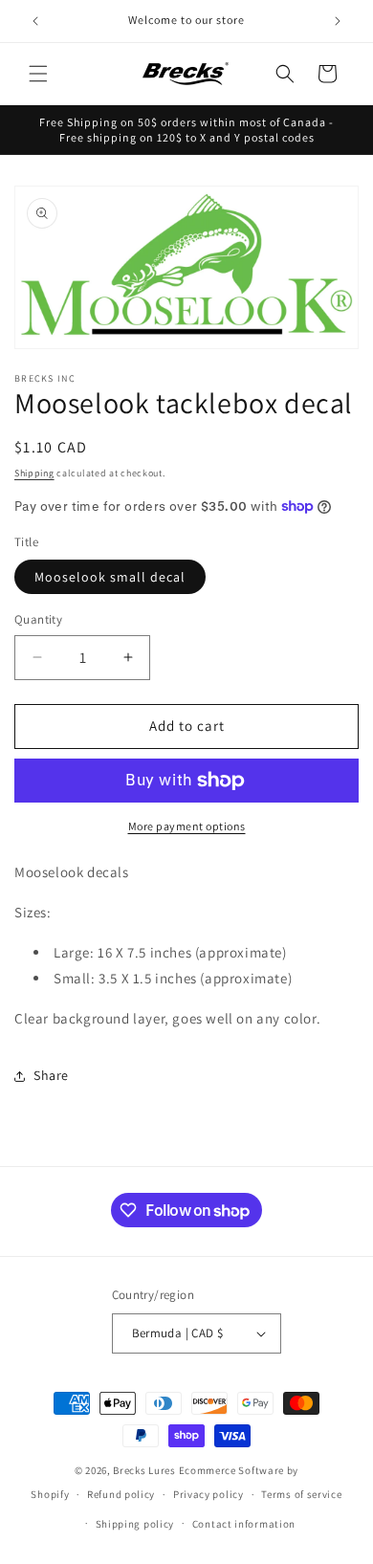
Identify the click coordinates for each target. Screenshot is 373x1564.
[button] (38, 74)
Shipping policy (135, 1524)
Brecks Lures (144, 1470)
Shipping (34, 473)
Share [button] (51, 1075)
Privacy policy (208, 1494)
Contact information (244, 1524)
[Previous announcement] (35, 21)
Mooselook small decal (110, 576)
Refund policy (121, 1494)
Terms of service (301, 1494)
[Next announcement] (338, 21)
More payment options (187, 826)
